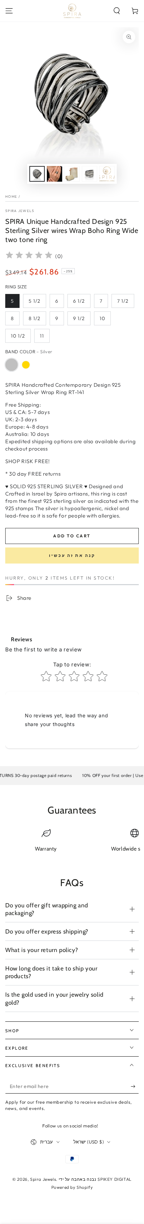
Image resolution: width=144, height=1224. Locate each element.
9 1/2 (79, 318)
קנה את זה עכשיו (72, 555)
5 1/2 (35, 301)
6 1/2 (79, 301)
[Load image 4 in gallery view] (89, 174)
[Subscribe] (135, 1086)
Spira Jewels (20, 211)
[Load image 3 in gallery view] (72, 174)
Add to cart (72, 535)
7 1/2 (123, 301)
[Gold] (26, 364)
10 (102, 318)
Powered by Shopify (72, 1187)
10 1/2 (18, 336)
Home (11, 196)
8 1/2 (35, 318)
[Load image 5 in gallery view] (107, 174)
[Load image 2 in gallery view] (54, 174)
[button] (117, 11)
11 (42, 336)
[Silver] (11, 364)
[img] (29, 256)
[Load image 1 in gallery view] (37, 174)
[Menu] (9, 11)
